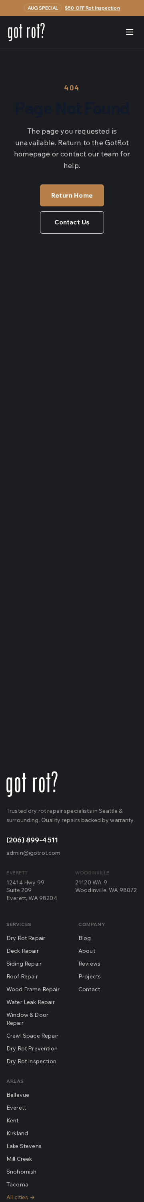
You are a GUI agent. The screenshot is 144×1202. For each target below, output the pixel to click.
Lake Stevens (24, 1146)
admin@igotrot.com (33, 852)
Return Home (72, 195)
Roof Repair (22, 976)
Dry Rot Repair (25, 938)
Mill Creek (19, 1158)
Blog (84, 938)
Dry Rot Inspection (31, 1061)
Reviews (89, 963)
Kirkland (17, 1133)
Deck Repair (22, 950)
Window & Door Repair (27, 1018)
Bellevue (17, 1094)
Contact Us (72, 222)
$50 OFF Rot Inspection (92, 8)
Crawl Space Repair (32, 1035)
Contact (89, 989)
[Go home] (32, 784)
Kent (12, 1120)
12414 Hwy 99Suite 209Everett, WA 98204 (31, 890)
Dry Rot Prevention (32, 1048)
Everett (16, 1107)
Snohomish (21, 1171)
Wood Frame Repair (33, 989)
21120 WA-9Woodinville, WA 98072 (106, 886)
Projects (89, 976)
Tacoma (17, 1184)
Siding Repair (24, 963)
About (86, 950)
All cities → (20, 1197)
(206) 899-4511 (32, 839)
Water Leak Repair (30, 1002)
